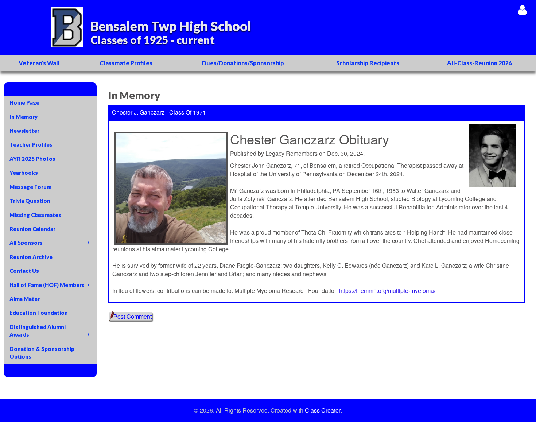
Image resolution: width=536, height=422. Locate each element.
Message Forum (30, 186)
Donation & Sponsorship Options (41, 352)
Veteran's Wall (39, 62)
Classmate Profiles (126, 62)
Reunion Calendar (32, 228)
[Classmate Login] (522, 9)
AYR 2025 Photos (32, 158)
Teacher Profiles (31, 144)
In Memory (23, 116)
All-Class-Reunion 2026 (479, 62)
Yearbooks (23, 172)
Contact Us (24, 270)
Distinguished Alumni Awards (37, 331)
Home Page (24, 102)
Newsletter (24, 130)
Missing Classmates (35, 215)
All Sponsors (26, 242)
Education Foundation (38, 312)
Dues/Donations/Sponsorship (243, 62)
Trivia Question (29, 200)
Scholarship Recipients (367, 62)
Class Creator (323, 410)
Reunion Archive (31, 256)
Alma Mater (24, 298)
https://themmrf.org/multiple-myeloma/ (387, 290)
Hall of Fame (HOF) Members (47, 285)
